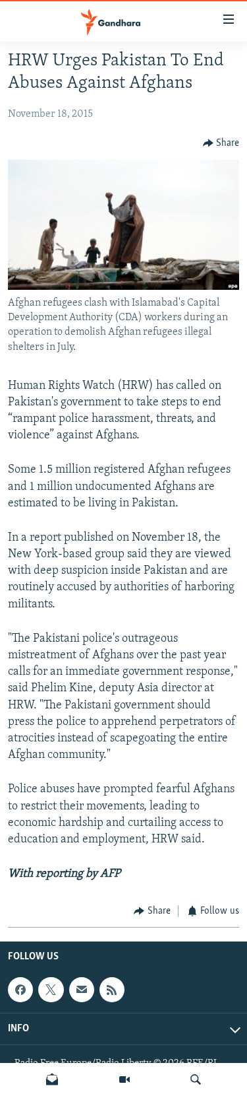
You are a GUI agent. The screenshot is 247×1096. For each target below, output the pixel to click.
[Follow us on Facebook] (20, 989)
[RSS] (111, 989)
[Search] (195, 1079)
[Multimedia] (124, 1079)
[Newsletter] (52, 1079)
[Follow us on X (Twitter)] (50, 989)
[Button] (221, 143)
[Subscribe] (81, 989)
